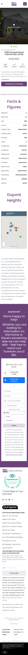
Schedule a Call (9, 541)
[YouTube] (9, 500)
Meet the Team (9, 519)
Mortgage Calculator (11, 544)
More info (12, 648)
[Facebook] (3, 500)
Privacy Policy (14, 624)
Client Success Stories (11, 523)
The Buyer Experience (11, 533)
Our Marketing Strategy (12, 537)
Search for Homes (10, 516)
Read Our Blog (8, 530)
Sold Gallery (7, 548)
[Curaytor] (10, 509)
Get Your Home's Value (12, 526)
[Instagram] (12, 500)
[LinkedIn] (6, 500)
